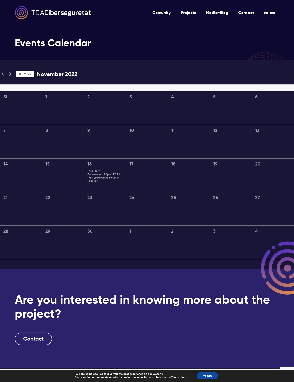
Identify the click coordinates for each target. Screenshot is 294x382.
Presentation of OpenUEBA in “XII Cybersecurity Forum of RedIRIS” (104, 177)
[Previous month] (2, 74)
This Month (25, 74)
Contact (33, 338)
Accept (207, 376)
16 (89, 164)
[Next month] (10, 74)
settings (182, 377)
